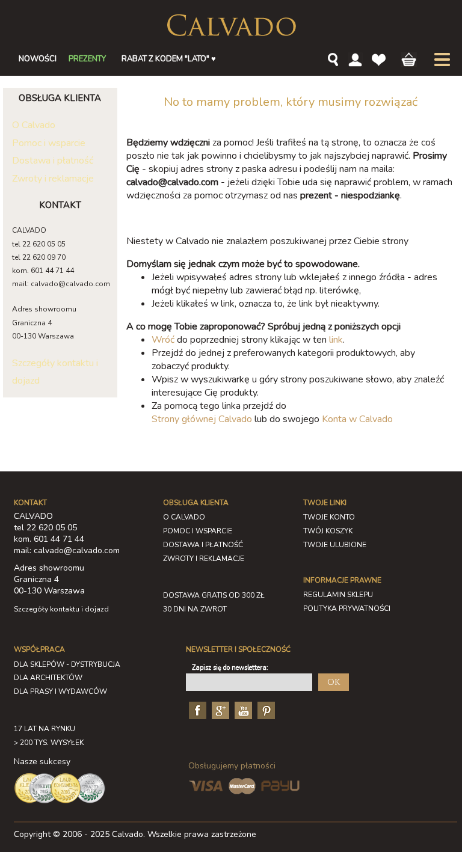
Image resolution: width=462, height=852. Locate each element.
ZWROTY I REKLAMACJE (203, 558)
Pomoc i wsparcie (48, 143)
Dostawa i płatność (52, 160)
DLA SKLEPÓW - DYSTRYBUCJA (67, 664)
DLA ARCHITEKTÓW (48, 677)
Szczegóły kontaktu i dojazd (61, 609)
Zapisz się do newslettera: (230, 667)
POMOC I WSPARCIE (197, 531)
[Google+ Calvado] (219, 710)
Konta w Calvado (357, 419)
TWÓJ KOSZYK (328, 531)
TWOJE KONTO (329, 517)
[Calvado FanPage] (196, 710)
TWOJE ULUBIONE (334, 545)
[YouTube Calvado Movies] (242, 710)
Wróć (163, 339)
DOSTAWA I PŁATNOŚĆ (203, 545)
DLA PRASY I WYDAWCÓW (60, 691)
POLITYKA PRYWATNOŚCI (346, 608)
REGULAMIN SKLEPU (338, 594)
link (336, 339)
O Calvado (33, 125)
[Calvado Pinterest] (264, 710)
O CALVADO (184, 517)
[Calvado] (231, 25)
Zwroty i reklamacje (53, 178)
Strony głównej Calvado (202, 419)
